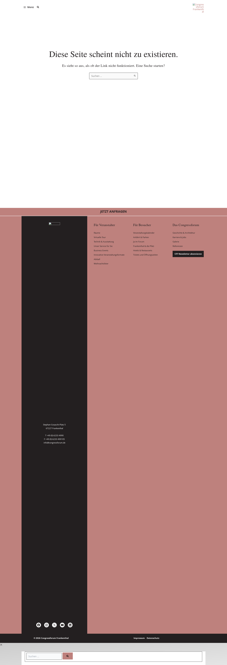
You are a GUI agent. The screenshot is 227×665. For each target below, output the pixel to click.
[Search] (68, 655)
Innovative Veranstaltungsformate (109, 254)
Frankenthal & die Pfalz (143, 246)
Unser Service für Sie (103, 246)
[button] (38, 7)
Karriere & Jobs (179, 237)
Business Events (101, 250)
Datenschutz (153, 638)
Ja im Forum (138, 241)
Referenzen (178, 246)
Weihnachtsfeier (101, 263)
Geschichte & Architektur (184, 232)
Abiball (97, 259)
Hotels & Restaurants (142, 250)
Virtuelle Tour (100, 237)
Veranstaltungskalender (143, 232)
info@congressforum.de (54, 442)
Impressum (139, 638)
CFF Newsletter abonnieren (188, 253)
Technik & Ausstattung (104, 241)
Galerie (176, 241)
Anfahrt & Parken (141, 237)
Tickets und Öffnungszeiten (145, 254)
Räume (97, 232)
